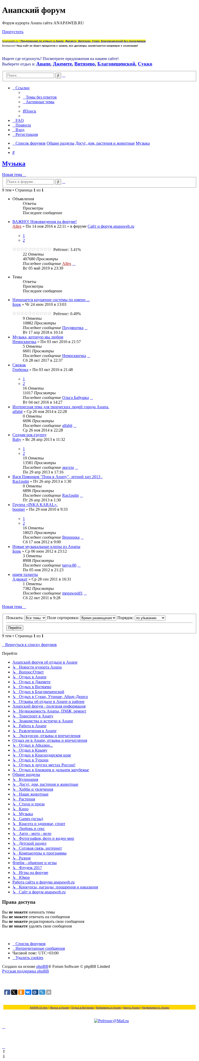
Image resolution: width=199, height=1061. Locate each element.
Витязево (84, 63)
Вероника (71, 537)
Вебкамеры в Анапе (108, 1007)
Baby (16, 439)
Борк (16, 304)
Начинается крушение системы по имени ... (51, 300)
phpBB (42, 966)
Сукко (145, 63)
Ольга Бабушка (75, 397)
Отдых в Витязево (82, 1007)
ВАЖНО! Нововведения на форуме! (44, 221)
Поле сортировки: (63, 617)
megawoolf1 (72, 593)
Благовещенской (116, 63)
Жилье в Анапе (59, 1007)
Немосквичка (24, 341)
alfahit (17, 411)
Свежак (19, 365)
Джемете (62, 63)
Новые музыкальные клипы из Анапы (46, 546)
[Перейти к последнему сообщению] (73, 263)
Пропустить (12, 31)
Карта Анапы (131, 1007)
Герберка (20, 369)
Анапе (43, 63)
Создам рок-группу (29, 435)
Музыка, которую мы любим (37, 337)
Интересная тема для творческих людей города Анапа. (60, 407)
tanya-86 (69, 565)
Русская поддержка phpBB (25, 971)
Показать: (15, 617)
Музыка (13, 163)
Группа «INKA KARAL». (35, 504)
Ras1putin (20, 481)
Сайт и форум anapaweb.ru (111, 226)
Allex (17, 226)
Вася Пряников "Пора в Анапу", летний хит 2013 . (57, 476)
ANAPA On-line (39, 1007)
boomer (18, 509)
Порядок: (126, 617)
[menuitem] (40, 97)
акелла (68, 467)
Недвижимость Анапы (155, 1007)
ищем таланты (25, 574)
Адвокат (19, 579)
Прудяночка (72, 327)
